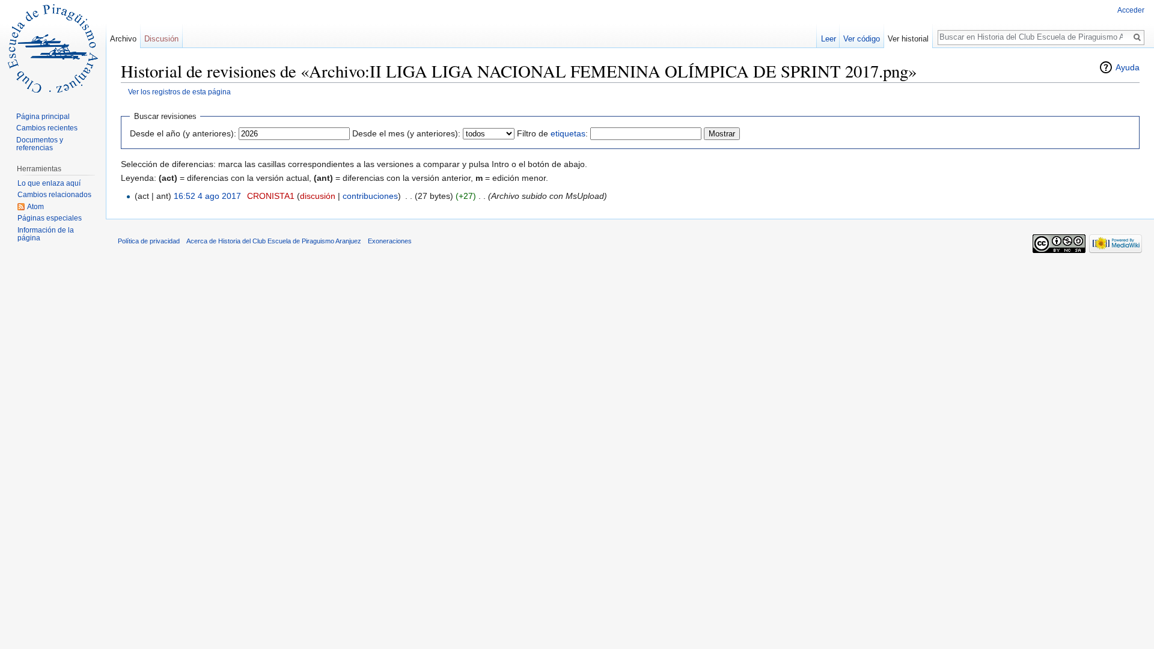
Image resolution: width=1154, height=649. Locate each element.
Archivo (123, 38)
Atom (35, 207)
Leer (828, 38)
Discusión (161, 38)
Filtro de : (552, 133)
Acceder (1130, 10)
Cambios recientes (47, 128)
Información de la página (45, 234)
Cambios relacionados (54, 194)
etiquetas (568, 133)
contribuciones (370, 196)
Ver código (861, 38)
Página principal (43, 116)
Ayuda (1128, 67)
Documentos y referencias (39, 144)
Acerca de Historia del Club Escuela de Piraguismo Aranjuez (273, 241)
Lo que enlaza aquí (49, 183)
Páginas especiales (49, 218)
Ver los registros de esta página (179, 92)
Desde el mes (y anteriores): (406, 133)
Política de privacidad (149, 241)
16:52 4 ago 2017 (207, 196)
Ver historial (908, 38)
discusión (317, 196)
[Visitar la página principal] (53, 48)
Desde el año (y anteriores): (183, 133)
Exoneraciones (390, 241)
